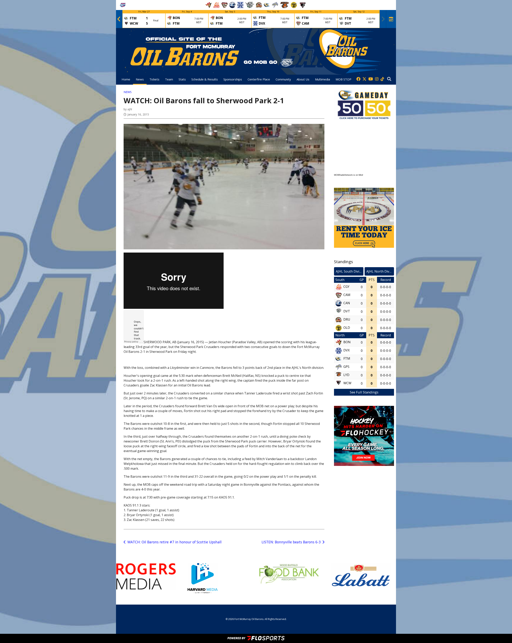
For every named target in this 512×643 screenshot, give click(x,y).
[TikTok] (382, 79)
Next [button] (383, 19)
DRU (346, 319)
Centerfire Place (259, 79)
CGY (346, 286)
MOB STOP (343, 79)
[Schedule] (391, 19)
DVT (346, 311)
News (140, 79)
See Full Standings (364, 392)
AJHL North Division (380, 271)
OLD (346, 327)
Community (283, 79)
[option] (143, 19)
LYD (346, 375)
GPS (346, 366)
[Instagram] (377, 79)
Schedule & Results (204, 79)
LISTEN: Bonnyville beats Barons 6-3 (291, 542)
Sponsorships (232, 79)
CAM (346, 295)
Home (126, 79)
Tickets (154, 79)
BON (347, 342)
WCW (347, 383)
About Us (303, 79)
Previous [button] (119, 19)
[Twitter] (364, 79)
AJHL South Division (349, 271)
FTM (346, 358)
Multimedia (322, 79)
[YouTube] (370, 79)
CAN (346, 303)
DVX (346, 350)
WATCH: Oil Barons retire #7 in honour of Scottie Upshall (174, 542)
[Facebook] (358, 79)
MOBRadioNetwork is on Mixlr (348, 175)
